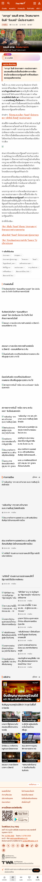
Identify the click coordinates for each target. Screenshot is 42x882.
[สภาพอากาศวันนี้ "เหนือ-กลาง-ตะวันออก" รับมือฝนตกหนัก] (21, 394)
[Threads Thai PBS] (17, 845)
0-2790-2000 (9, 836)
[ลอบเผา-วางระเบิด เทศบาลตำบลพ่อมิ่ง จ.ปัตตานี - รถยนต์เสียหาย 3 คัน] (21, 332)
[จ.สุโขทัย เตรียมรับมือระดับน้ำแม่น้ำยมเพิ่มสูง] (31, 716)
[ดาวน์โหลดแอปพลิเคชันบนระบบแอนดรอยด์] (21, 819)
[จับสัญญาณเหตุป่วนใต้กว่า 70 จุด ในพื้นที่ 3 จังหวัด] (21, 691)
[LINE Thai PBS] (22, 845)
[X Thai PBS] (8, 845)
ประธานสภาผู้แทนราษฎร (10, 259)
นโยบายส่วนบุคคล (7, 798)
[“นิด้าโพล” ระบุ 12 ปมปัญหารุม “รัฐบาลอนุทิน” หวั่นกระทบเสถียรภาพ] (9, 595)
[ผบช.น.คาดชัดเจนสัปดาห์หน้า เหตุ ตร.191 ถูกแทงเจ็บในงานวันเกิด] (9, 464)
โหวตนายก (25, 259)
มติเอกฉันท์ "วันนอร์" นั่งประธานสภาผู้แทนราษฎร (20, 235)
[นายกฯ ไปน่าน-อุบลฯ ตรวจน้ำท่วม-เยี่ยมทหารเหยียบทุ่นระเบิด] (9, 622)
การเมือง (4, 25)
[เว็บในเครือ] (3, 3)
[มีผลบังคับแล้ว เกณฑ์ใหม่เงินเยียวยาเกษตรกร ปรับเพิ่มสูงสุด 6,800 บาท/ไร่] (21, 363)
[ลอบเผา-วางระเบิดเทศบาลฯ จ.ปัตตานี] (11, 757)
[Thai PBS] (21, 3)
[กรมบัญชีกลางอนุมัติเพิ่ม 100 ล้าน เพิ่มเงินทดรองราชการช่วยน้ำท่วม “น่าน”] (9, 662)
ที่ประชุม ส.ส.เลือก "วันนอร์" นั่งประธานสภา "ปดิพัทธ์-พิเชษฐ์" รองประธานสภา (20, 116)
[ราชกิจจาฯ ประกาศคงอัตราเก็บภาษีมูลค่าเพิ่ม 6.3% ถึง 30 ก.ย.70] (9, 442)
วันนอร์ (35, 259)
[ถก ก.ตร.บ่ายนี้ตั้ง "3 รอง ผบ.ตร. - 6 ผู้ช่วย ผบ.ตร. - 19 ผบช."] (9, 609)
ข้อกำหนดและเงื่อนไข (28, 791)
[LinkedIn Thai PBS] (3, 850)
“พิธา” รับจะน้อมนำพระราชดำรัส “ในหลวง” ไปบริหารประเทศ (19, 242)
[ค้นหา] (8, 3)
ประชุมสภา (17, 255)
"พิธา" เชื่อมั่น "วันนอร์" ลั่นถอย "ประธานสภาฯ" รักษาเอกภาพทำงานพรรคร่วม (19, 228)
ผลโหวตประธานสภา (25, 263)
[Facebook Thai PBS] (3, 845)
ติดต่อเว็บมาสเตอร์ (27, 795)
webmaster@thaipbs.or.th (19, 838)
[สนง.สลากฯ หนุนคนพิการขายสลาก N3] (31, 738)
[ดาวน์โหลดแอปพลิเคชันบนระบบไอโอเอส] (21, 813)
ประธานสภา (6, 255)
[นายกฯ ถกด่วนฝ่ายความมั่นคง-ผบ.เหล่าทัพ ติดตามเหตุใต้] (9, 648)
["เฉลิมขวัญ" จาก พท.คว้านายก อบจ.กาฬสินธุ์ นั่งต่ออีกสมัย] (9, 419)
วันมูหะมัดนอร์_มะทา (9, 263)
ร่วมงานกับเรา (6, 802)
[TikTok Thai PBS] (32, 845)
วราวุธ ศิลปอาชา (33, 267)
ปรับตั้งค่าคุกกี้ (26, 802)
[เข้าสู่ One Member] (39, 3)
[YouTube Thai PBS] (27, 845)
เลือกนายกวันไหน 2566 (22, 271)
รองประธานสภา (19, 267)
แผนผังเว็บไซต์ (6, 791)
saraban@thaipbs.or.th (30, 841)
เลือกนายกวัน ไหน (8, 275)
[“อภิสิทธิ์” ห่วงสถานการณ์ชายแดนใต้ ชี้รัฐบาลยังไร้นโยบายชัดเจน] (21, 563)
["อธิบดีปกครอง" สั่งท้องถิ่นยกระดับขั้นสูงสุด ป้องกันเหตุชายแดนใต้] (9, 635)
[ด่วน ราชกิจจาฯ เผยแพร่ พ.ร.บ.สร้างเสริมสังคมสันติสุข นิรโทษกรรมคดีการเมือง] (9, 453)
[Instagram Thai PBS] (13, 845)
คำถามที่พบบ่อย (7, 795)
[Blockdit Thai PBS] (36, 845)
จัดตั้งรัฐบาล (6, 267)
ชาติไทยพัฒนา (7, 271)
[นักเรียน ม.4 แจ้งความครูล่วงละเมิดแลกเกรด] (11, 738)
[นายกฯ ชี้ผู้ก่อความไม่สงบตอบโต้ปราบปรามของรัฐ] (11, 716)
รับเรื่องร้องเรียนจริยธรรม (29, 798)
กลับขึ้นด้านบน (32, 785)
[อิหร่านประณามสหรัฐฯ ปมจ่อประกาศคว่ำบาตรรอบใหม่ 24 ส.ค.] (9, 430)
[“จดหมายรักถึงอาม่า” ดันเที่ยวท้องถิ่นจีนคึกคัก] (31, 757)
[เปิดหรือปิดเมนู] (34, 3)
